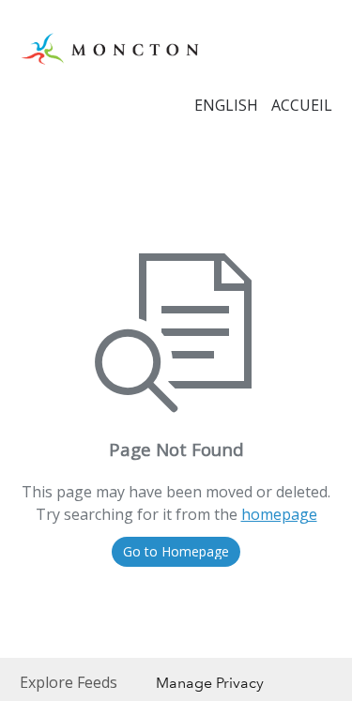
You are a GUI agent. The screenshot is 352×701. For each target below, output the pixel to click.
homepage (279, 514)
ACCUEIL (301, 105)
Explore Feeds (68, 682)
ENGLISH (226, 105)
